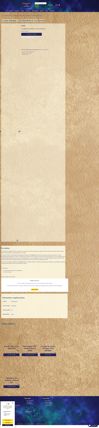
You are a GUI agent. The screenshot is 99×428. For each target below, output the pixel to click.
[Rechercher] (37, 5)
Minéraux (42, 10)
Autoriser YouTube (35, 289)
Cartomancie (27, 10)
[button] (19, 131)
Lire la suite (48, 354)
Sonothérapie (51, 10)
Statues (46, 10)
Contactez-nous (48, 405)
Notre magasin (47, 400)
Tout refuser (7, 422)
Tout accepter (7, 420)
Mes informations (30, 400)
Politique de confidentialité (29, 423)
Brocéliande (16, 10)
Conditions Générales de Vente (41, 423)
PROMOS (11, 10)
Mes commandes (30, 403)
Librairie (22, 10)
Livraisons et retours (48, 403)
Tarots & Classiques (13, 15)
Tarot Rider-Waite (14, 301)
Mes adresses (29, 402)
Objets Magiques (35, 10)
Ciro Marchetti (13, 305)
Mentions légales (20, 423)
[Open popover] (17, 240)
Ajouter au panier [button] (11, 354)
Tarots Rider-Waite (21, 15)
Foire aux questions (48, 402)
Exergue (12, 314)
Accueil (2, 15)
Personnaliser (7, 425)
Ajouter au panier (31, 34)
